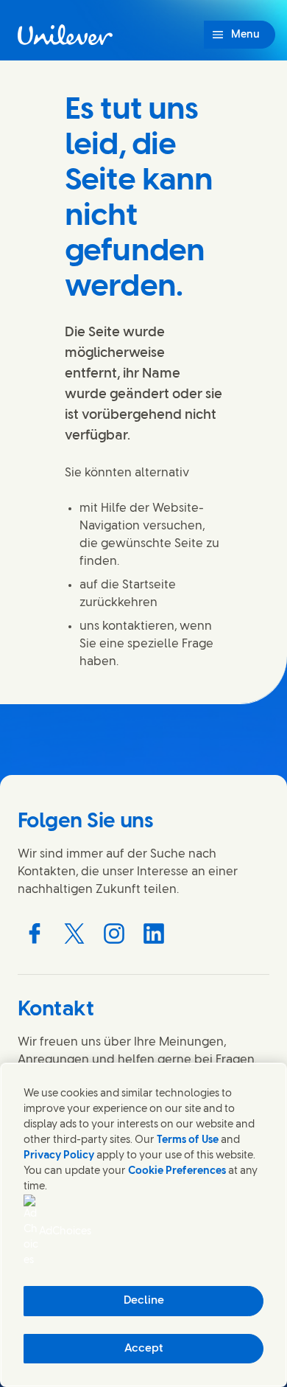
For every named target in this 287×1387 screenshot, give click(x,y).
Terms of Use (188, 1140)
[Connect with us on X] (74, 933)
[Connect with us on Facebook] (34, 933)
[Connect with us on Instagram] (114, 933)
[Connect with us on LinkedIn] (154, 933)
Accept (143, 1349)
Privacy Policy (59, 1155)
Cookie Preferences (177, 1171)
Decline (144, 1301)
